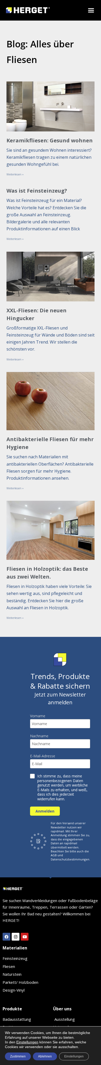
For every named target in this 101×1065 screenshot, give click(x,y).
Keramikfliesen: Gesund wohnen (49, 140)
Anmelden (44, 811)
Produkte (12, 1009)
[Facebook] (6, 937)
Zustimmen (18, 1056)
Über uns (62, 1009)
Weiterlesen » (15, 174)
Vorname (37, 716)
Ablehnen (45, 1056)
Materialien (15, 948)
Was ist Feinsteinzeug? (36, 190)
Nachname (39, 736)
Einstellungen (27, 1042)
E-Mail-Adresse (42, 756)
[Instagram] (15, 937)
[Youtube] (24, 937)
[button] (91, 10)
